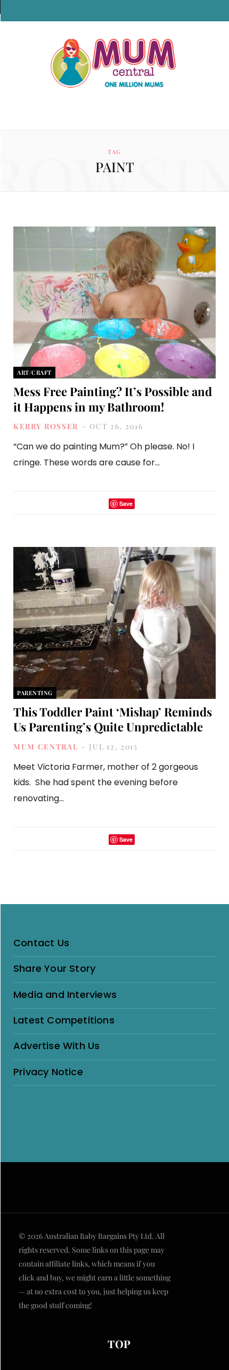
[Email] (146, 503)
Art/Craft (34, 372)
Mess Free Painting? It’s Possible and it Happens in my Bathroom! (112, 399)
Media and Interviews (65, 994)
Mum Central (45, 747)
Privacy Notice (48, 1071)
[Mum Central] (114, 64)
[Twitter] (97, 503)
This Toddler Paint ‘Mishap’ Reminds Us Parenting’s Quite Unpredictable (112, 719)
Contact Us (41, 942)
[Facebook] (83, 503)
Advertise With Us (56, 1045)
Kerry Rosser (45, 426)
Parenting (35, 693)
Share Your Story (54, 968)
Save (126, 503)
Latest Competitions (63, 1020)
